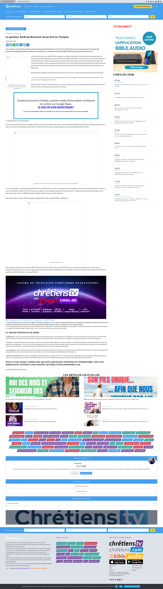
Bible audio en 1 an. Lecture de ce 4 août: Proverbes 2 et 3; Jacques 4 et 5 (125, 421)
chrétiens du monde (98, 436)
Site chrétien (148, 447)
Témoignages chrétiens (88, 450)
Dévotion (51, 440)
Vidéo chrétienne (128, 450)
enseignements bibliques (113, 440)
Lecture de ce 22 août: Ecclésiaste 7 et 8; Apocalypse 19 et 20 (28, 399)
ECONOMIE (42, 6)
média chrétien (145, 443)
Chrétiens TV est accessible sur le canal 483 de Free (40, 408)
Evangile (26, 443)
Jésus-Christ (91, 443)
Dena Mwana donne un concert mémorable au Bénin (40, 421)
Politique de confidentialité (132, 586)
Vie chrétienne (140, 450)
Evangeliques (138, 440)
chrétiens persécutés (130, 436)
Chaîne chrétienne (128, 433)
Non (121, 586)
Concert (42, 440)
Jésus (82, 443)
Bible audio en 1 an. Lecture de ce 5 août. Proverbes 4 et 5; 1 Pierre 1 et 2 (125, 408)
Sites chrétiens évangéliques (26, 450)
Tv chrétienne (102, 450)
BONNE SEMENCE (22, 11)
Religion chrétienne (110, 447)
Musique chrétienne (34, 447)
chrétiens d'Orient (84, 436)
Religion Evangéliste (125, 447)
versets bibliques (114, 450)
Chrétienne (37, 436)
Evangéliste (149, 440)
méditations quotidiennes (18, 447)
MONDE (36, 6)
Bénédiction (87, 433)
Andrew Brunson (68, 433)
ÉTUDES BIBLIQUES (35, 11)
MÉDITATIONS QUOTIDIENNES (73, 11)
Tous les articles (86, 473)
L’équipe (134, 570)
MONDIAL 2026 (29, 6)
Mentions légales (137, 567)
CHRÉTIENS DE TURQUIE (16, 29)
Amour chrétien (55, 433)
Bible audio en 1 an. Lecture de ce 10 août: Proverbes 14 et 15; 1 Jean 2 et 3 (111, 399)
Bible (95, 433)
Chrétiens (64, 436)
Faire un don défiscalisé (143, 6)
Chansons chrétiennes (16, 436)
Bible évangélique (115, 433)
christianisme (33, 440)
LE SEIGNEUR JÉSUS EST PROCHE (52, 11)
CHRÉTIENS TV (14, 440)
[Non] (161, 586)
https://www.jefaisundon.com (65, 364)
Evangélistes (16, 443)
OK (116, 586)
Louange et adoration (131, 443)
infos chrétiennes (73, 443)
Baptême (78, 433)
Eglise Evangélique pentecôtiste (93, 440)
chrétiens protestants (145, 436)
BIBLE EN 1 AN (11, 11)
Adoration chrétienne (41, 433)
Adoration (29, 433)
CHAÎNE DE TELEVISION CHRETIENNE (38, 568)
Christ (24, 440)
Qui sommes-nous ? (137, 565)
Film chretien (35, 443)
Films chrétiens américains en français (54, 443)
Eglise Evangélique (74, 440)
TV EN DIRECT (122, 26)
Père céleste (97, 447)
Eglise (64, 440)
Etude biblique (127, 440)
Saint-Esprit (138, 447)
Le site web (75, 473)
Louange (119, 443)
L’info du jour (72, 543)
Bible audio (103, 433)
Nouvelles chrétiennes (76, 447)
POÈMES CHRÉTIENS (91, 11)
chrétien (28, 436)
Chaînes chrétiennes (143, 433)
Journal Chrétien (103, 443)
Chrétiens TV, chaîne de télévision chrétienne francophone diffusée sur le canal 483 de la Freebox (119, 574)
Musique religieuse (61, 447)
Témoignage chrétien (72, 450)
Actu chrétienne (18, 433)
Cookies (111, 570)
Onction (88, 447)
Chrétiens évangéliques (114, 436)
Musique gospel (47, 447)
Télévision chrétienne (56, 450)
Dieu (58, 440)
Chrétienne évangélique (51, 436)
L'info (112, 443)
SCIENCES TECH (50, 6)
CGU (110, 567)
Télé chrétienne (42, 450)
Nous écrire (112, 565)
